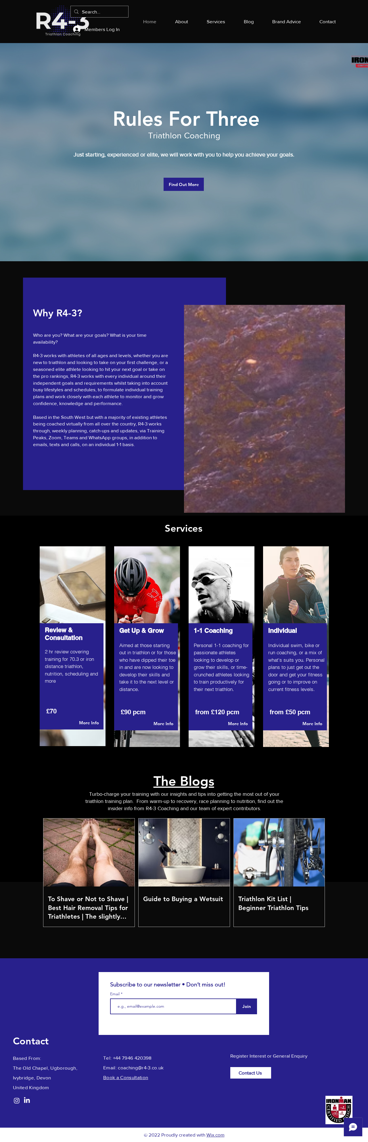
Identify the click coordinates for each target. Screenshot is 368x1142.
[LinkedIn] (27, 1100)
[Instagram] (16, 1100)
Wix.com (215, 1134)
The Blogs (184, 781)
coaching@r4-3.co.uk (141, 1067)
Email (115, 994)
